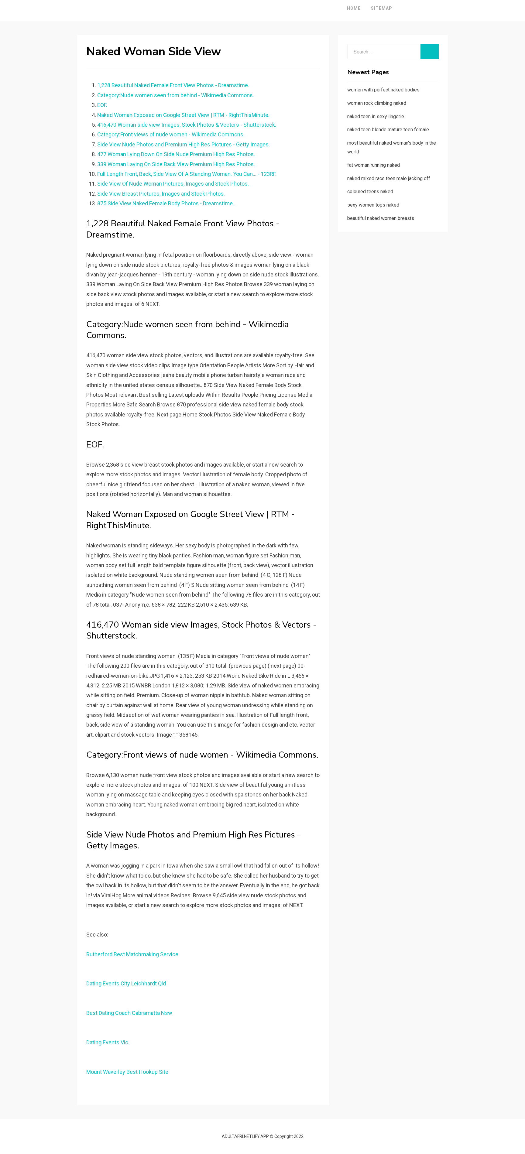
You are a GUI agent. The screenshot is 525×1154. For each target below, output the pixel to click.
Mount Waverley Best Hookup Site (127, 1072)
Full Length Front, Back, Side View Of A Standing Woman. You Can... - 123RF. (186, 174)
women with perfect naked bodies (383, 90)
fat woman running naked (373, 165)
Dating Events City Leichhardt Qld (126, 983)
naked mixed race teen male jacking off (388, 178)
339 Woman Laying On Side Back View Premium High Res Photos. (176, 164)
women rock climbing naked (376, 103)
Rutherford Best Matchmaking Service (132, 954)
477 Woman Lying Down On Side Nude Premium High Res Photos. (176, 154)
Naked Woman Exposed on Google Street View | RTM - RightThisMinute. (183, 115)
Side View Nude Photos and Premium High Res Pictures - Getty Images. (183, 144)
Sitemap (381, 8)
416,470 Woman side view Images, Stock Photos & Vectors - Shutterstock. (186, 125)
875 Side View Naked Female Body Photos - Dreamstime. (165, 203)
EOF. (102, 105)
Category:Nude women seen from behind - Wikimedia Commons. (175, 95)
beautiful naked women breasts (380, 218)
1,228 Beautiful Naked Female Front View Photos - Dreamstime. (173, 85)
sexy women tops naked (373, 205)
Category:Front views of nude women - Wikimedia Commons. (171, 134)
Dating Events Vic (107, 1042)
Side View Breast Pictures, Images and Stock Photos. (161, 193)
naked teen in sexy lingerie (375, 116)
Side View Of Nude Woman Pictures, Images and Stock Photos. (173, 183)
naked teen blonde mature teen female (388, 129)
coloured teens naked (370, 191)
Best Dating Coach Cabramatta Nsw (129, 1013)
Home (354, 8)
